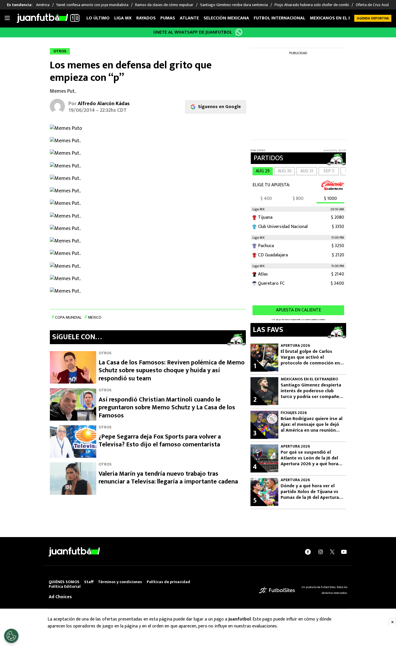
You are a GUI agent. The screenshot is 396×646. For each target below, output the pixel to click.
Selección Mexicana (226, 18)
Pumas (167, 18)
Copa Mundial (68, 317)
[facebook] (307, 551)
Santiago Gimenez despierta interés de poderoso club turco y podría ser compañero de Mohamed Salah (312, 391)
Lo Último (98, 18)
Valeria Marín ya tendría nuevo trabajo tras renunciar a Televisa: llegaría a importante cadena (168, 477)
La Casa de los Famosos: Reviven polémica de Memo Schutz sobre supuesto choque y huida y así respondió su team (172, 370)
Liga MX (123, 18)
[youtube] (343, 551)
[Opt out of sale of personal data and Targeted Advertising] (11, 636)
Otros (105, 353)
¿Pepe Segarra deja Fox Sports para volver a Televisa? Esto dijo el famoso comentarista (160, 440)
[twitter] (332, 551)
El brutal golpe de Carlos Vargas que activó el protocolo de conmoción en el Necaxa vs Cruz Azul (310, 357)
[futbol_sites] (277, 590)
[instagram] (320, 551)
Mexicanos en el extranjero (342, 18)
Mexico (94, 317)
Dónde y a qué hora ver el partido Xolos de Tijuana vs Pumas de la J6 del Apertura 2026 (310, 492)
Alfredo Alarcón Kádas (104, 103)
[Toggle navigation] (7, 18)
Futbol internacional (279, 18)
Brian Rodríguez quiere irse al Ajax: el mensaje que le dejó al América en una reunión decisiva (311, 424)
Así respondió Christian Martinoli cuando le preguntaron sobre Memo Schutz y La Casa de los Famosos (167, 407)
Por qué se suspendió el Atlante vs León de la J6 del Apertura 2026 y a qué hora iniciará (309, 458)
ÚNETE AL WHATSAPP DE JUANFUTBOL (192, 32)
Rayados (146, 18)
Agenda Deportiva (373, 18)
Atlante (189, 18)
